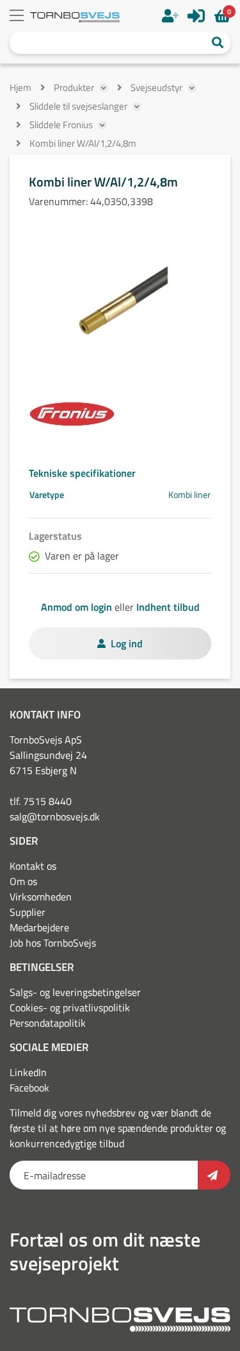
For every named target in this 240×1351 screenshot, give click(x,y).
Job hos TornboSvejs (53, 942)
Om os (23, 881)
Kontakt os (33, 866)
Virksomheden (41, 896)
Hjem (20, 87)
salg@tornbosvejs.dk (55, 816)
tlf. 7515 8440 (41, 801)
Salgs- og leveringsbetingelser (75, 992)
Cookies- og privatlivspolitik (70, 1007)
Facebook (29, 1087)
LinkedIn (28, 1072)
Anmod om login (76, 607)
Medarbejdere (39, 927)
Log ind (127, 643)
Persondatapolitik (48, 1023)
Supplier (27, 912)
